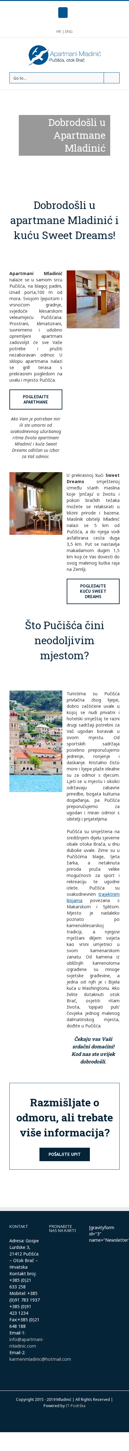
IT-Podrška (75, 1405)
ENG (69, 31)
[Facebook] (63, 12)
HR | (60, 31)
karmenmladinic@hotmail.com (40, 1359)
